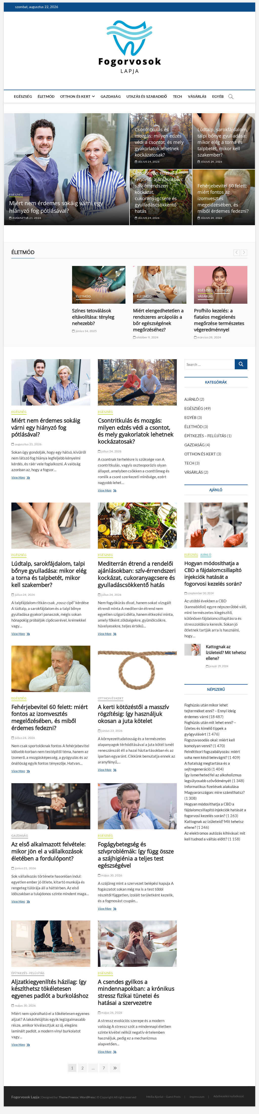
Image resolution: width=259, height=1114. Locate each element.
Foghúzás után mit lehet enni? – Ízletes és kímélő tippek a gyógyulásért (210, 728)
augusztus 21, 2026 (26, 217)
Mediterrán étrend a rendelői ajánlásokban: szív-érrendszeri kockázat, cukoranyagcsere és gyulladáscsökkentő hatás (137, 574)
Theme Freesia (68, 1097)
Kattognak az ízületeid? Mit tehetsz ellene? (226, 652)
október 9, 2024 (147, 337)
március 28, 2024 (209, 337)
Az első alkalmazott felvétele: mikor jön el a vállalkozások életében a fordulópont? (48, 851)
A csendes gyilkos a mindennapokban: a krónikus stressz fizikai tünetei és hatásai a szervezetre (136, 992)
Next (244, 252)
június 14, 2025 (86, 331)
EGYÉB (218, 96)
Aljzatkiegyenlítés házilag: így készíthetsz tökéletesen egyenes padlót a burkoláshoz (49, 989)
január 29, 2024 (218, 666)
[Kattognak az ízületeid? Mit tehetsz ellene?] (192, 650)
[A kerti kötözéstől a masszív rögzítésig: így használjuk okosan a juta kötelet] (137, 669)
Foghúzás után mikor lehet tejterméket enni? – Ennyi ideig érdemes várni (210, 711)
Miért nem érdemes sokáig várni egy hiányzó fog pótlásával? (56, 206)
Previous (236, 252)
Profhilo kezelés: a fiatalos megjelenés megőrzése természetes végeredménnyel (219, 320)
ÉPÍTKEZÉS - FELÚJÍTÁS (27, 973)
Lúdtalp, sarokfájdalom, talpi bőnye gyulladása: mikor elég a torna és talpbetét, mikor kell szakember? (223, 142)
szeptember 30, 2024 (200, 593)
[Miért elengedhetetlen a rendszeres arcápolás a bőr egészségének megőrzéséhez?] (159, 285)
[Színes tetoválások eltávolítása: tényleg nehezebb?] (98, 285)
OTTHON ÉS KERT (75, 96)
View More (19, 478)
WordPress (87, 1097)
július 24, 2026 (211, 161)
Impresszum (197, 1096)
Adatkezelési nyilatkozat (228, 1096)
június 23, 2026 (111, 731)
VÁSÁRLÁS (197, 96)
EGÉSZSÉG (23, 96)
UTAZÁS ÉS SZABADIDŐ (146, 96)
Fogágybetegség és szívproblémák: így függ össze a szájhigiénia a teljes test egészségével (136, 854)
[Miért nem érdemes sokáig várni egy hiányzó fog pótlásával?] (50, 382)
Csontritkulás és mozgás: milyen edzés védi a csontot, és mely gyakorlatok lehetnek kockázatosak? (159, 142)
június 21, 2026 (25, 868)
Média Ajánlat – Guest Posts (163, 1096)
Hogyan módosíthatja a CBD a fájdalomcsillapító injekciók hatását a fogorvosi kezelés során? (213, 573)
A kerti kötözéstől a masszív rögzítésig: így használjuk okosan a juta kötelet (133, 714)
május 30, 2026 (111, 875)
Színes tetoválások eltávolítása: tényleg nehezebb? (93, 317)
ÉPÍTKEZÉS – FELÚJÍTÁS (205, 435)
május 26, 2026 (111, 1012)
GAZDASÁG (111, 96)
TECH (177, 96)
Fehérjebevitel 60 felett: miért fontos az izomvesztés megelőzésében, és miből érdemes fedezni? (223, 198)
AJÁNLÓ (191, 399)
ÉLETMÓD (46, 96)
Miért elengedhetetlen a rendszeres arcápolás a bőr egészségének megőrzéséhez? (158, 320)
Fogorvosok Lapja (25, 1097)
